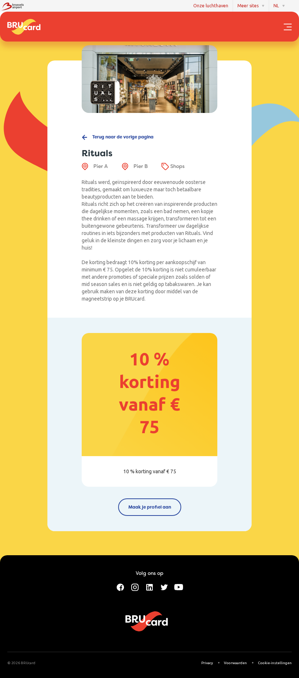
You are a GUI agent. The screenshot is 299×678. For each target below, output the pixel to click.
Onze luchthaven (210, 5)
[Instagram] (135, 586)
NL (276, 5)
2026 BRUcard (23, 663)
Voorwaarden (235, 663)
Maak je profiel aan (149, 507)
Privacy (207, 663)
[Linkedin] (149, 586)
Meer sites (248, 5)
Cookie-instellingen (275, 663)
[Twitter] (164, 586)
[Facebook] (120, 586)
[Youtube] (178, 586)
